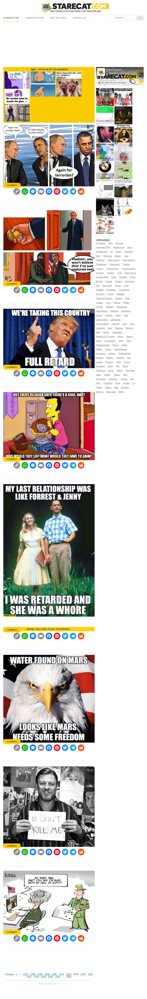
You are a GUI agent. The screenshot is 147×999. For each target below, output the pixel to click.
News (98, 341)
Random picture (35, 18)
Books (118, 256)
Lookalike (100, 328)
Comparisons (112, 269)
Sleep (125, 366)
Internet (108, 315)
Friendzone (124, 290)
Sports (119, 370)
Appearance (118, 247)
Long (132, 324)
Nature (129, 336)
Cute (119, 273)
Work (121, 392)
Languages (115, 320)
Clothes (126, 264)
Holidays (110, 307)
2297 (29, 976)
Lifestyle (115, 324)
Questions (101, 353)
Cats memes (114, 260)
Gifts (127, 298)
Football (99, 290)
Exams (118, 281)
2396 (68, 976)
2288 (32, 974)
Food (126, 286)
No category (110, 341)
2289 (40, 974)
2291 (54, 974)
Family (118, 286)
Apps (129, 247)
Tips (132, 379)
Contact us (79, 18)
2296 (90, 974)
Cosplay (100, 273)
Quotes (112, 353)
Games (118, 298)
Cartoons (100, 260)
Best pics (107, 256)
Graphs (99, 303)
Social (111, 370)
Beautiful (128, 252)
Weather (125, 387)
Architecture (101, 252)
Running (120, 358)
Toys (98, 383)
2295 (83, 974)
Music (120, 336)
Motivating (117, 332)
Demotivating (102, 277)
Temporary (101, 379)
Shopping (100, 366)
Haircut (117, 303)
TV (134, 383)
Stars (98, 375)
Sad (129, 358)
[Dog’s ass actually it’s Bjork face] (123, 152)
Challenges (101, 264)
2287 (25, 974)
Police (124, 345)
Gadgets (121, 294)
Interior (99, 315)
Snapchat (100, 370)
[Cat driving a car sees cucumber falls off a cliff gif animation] (105, 207)
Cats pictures (129, 260)
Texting (124, 379)
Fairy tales (107, 286)
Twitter (99, 387)
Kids (126, 315)
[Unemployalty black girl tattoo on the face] (105, 134)
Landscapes (102, 320)
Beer (98, 256)
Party (121, 341)
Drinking (123, 277)
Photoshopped (103, 345)
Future (111, 294)
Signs (110, 366)
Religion (100, 358)
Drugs (133, 277)
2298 (36, 976)
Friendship (111, 290)
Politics (99, 349)
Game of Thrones (104, 298)
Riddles (109, 358)
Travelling (107, 383)
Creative (111, 273)
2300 (50, 976)
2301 (57, 976)
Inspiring (114, 311)
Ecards (99, 281)
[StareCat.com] (73, 7)
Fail (97, 286)
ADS (110, 243)
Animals (119, 243)
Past (129, 341)
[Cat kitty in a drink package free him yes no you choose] (105, 97)
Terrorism (113, 379)
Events (109, 281)
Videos (108, 387)
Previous (9, 974)
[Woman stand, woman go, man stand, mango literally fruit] (123, 207)
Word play (111, 392)
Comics (99, 269)
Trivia (117, 383)
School (99, 362)
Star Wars (130, 370)
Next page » (49, 983)
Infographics (102, 311)
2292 (61, 974)
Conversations (128, 269)
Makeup (119, 328)
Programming (120, 349)
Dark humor (130, 273)
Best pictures (58, 18)
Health (126, 303)
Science (109, 362)
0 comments (12, 185)
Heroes (99, 307)
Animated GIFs (103, 247)
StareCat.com (11, 18)
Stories (107, 375)
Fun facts (100, 294)
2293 (68, 974)
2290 (47, 974)
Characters (114, 264)
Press (108, 349)
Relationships (124, 353)
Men (98, 332)
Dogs (113, 277)
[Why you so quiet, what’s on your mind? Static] (105, 188)
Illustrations (122, 307)
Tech (125, 375)
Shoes (127, 362)
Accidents (100, 243)
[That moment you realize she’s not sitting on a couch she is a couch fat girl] (123, 134)
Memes (129, 328)
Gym (108, 303)
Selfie (118, 362)
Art (111, 252)
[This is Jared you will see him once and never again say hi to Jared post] (123, 188)
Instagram (126, 311)
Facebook (129, 281)
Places (115, 345)
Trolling (126, 383)
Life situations (102, 324)
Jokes (118, 315)
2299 (43, 976)
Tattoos (116, 375)
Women (99, 392)
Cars (126, 256)
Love (110, 328)
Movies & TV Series (105, 336)
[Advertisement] (73, 43)
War (116, 387)
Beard (118, 252)
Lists (124, 324)
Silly (118, 366)
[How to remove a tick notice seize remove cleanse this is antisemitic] (105, 225)
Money (106, 332)
